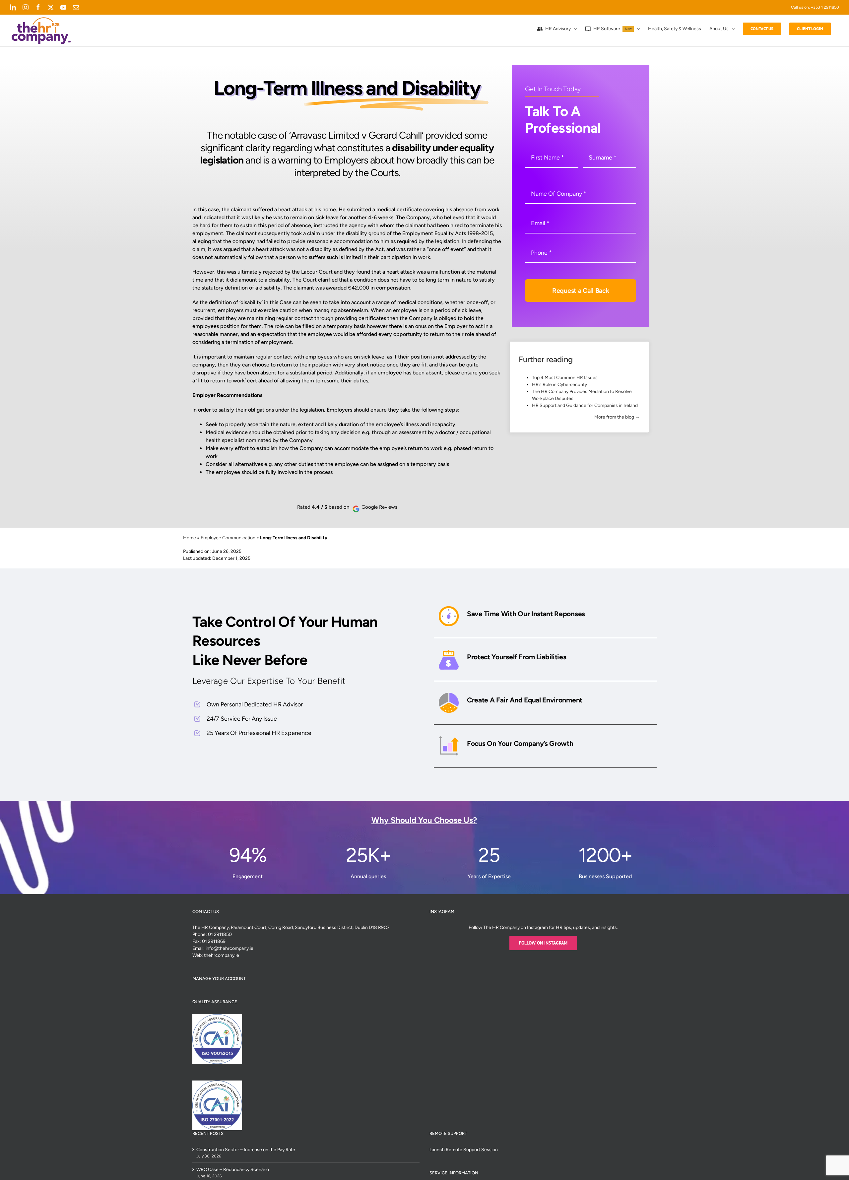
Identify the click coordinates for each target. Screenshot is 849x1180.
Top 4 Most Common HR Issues (565, 377)
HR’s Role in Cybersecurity (559, 384)
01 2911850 (220, 934)
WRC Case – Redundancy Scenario (232, 1169)
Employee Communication (228, 538)
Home (189, 538)
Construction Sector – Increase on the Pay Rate (245, 1149)
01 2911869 (214, 941)
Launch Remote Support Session (463, 1149)
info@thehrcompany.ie (229, 948)
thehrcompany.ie (221, 955)
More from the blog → (617, 417)
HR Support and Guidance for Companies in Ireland (585, 405)
